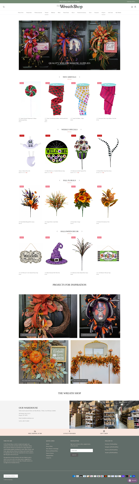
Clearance (96, 12)
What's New (20, 12)
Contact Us (48, 457)
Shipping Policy (49, 455)
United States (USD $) (131, 1)
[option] (69, 45)
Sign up (74, 455)
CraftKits (76, 1)
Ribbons (53, 12)
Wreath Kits (29, 12)
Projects (103, 12)
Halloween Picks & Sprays (50, 63)
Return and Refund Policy (52, 451)
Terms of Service (50, 453)
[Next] (117, 45)
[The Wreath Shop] (69, 7)
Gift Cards (110, 12)
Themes (46, 12)
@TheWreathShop (113, 449)
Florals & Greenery (81, 12)
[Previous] (22, 45)
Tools (90, 12)
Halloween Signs (33, 63)
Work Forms (66, 12)
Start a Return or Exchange (52, 448)
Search (47, 444)
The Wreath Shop (9, 479)
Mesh (59, 12)
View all (69, 79)
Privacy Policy (49, 446)
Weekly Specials (38, 12)
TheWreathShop (113, 444)
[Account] (132, 7)
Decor (73, 12)
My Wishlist (118, 12)
